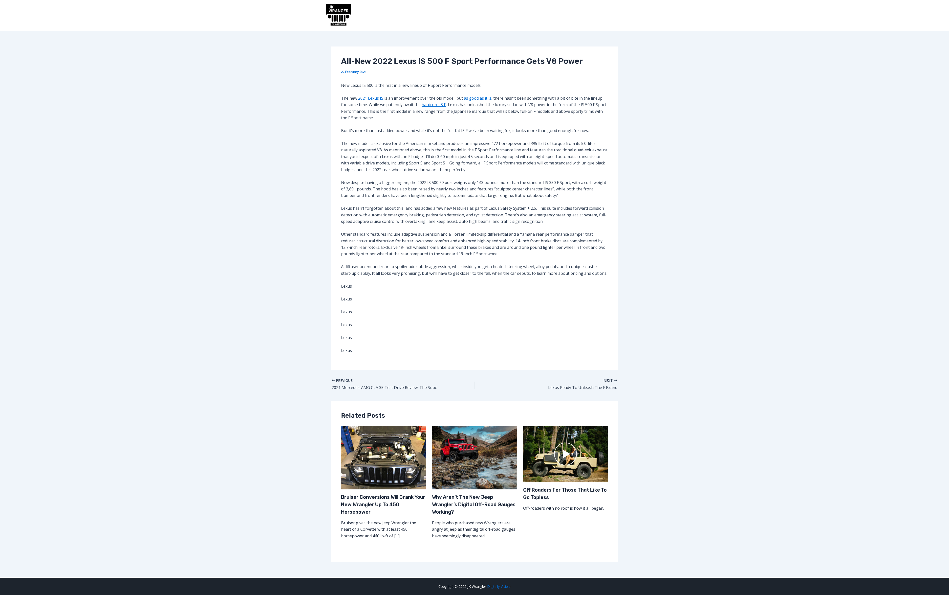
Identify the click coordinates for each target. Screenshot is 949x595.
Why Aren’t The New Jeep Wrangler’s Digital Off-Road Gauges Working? (474, 504)
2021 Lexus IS (371, 98)
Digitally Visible (499, 586)
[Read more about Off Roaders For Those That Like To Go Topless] (565, 453)
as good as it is (477, 98)
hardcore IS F (434, 104)
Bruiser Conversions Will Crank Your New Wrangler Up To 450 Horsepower (383, 504)
